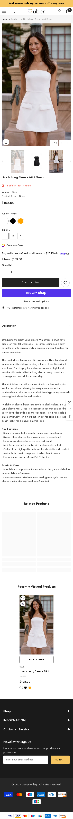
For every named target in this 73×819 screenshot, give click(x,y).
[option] (36, 84)
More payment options (36, 301)
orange (29, 687)
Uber (15, 192)
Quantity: (7, 265)
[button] (62, 143)
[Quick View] (22, 603)
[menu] (4, 11)
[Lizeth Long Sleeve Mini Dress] (36, 624)
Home (4, 19)
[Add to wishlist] (65, 283)
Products (15, 19)
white (21, 687)
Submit (60, 759)
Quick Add (36, 659)
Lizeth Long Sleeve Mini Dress (34, 673)
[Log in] (59, 11)
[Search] (13, 11)
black (25, 687)
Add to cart (31, 282)
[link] (19, 564)
